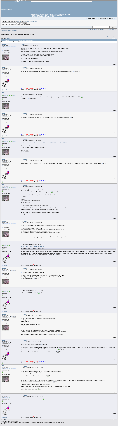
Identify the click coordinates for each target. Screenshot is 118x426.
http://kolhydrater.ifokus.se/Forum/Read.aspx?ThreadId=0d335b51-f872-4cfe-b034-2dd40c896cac (45, 143)
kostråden (42, 14)
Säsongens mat (19, 34)
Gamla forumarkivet (5, 30)
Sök (14, 29)
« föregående (109, 36)
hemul (3, 67)
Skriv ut (113, 38)
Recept (12, 34)
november (26, 34)
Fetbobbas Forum (5, 34)
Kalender (18, 29)
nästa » (115, 36)
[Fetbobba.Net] (4, 89)
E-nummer (13, 30)
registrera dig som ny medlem (30, 21)
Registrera (29, 29)
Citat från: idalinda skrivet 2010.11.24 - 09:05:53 (32, 246)
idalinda (4, 44)
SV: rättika (24, 67)
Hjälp (11, 29)
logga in (19, 21)
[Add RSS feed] (99, 18)
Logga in (23, 29)
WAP (17, 30)
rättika (32, 34)
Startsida (6, 29)
